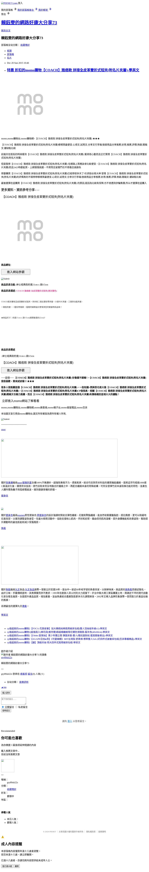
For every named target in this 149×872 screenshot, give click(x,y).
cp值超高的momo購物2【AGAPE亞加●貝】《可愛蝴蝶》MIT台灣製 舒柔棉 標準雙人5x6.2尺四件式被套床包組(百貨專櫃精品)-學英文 (74, 639)
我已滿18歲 (7, 866)
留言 (30, 674)
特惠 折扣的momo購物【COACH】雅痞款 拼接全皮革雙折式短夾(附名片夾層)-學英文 (73, 70)
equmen (21, 515)
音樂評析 (24, 682)
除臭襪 (9, 482)
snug (3, 429)
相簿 (9, 51)
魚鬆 (3, 528)
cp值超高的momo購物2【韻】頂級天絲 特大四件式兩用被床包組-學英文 (43, 642)
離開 (17, 866)
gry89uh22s (6, 657)
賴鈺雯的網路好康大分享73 (29, 22)
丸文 (17, 589)
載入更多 (6, 693)
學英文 (4, 615)
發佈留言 (6, 711)
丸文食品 (29, 589)
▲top (3, 687)
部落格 (10, 54)
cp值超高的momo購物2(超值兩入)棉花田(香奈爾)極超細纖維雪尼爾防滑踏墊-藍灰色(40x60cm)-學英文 (58, 632)
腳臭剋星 (27, 482)
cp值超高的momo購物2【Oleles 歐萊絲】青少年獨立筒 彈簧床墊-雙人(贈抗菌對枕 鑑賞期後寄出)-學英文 (60, 635)
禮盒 (24, 606)
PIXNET (52, 832)
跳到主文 (5, 30)
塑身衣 (4, 495)
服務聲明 (102, 832)
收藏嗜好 (25, 45)
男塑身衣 (41, 515)
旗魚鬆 (128, 589)
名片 (9, 58)
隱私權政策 (91, 832)
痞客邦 (23, 674)
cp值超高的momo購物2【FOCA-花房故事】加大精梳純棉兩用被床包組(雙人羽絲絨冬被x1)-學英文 (57, 628)
